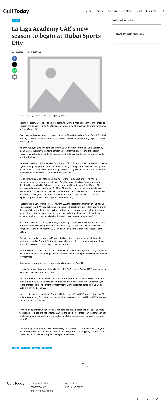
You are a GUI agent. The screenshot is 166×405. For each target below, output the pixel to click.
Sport (139, 11)
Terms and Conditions (42, 391)
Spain (36, 348)
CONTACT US (71, 383)
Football (25, 348)
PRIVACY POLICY (38, 387)
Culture (112, 11)
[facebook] (14, 58)
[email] (14, 77)
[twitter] (14, 64)
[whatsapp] (14, 70)
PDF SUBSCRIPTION (40, 383)
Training (47, 348)
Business (151, 11)
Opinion (100, 11)
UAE (15, 348)
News (87, 11)
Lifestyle (126, 11)
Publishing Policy (74, 387)
